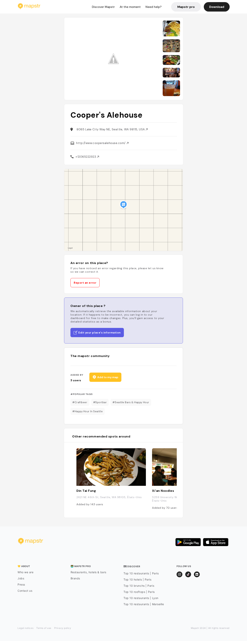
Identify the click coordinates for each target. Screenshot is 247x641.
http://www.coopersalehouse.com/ (101, 143)
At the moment (130, 7)
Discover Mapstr (103, 7)
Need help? (153, 7)
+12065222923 (86, 157)
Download (216, 7)
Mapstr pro (186, 7)
